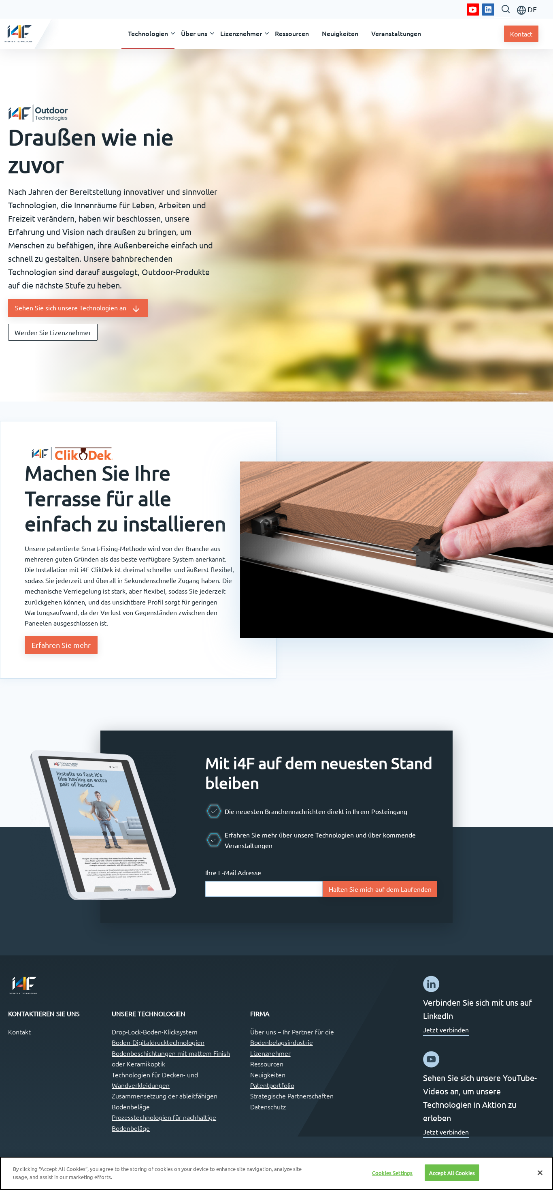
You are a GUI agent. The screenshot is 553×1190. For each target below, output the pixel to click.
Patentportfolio (272, 1085)
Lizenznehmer (270, 1053)
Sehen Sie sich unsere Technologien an (73, 307)
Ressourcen (266, 1063)
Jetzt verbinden (446, 1029)
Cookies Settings (392, 1172)
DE (531, 9)
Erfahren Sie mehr (61, 645)
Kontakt (19, 1031)
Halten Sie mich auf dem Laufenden (380, 889)
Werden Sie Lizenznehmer (53, 332)
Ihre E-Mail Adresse (233, 872)
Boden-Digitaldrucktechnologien (158, 1042)
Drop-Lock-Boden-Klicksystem (155, 1031)
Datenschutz (268, 1106)
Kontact (521, 34)
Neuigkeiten (267, 1074)
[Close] (540, 1172)
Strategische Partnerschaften (292, 1095)
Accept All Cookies (452, 1172)
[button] (147, 34)
